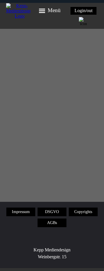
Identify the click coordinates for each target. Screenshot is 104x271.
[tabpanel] (52, 256)
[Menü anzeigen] (42, 11)
